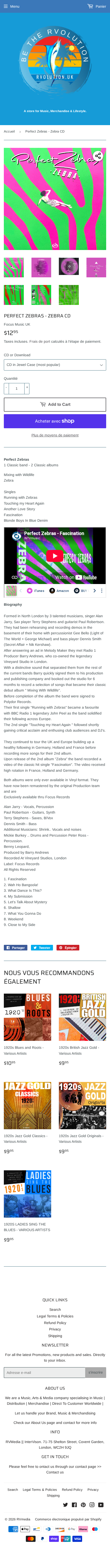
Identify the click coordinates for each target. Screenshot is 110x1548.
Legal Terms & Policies (55, 1316)
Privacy (55, 1329)
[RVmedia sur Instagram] (92, 1506)
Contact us (55, 1472)
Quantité (11, 378)
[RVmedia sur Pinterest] (83, 1506)
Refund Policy (55, 1323)
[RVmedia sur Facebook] (74, 1506)
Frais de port (39, 341)
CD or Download (17, 355)
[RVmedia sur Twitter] (65, 1506)
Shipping (55, 1336)
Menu (14, 6)
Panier (100, 6)
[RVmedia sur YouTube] (101, 1506)
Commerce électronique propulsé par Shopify (68, 1519)
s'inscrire (96, 1372)
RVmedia (23, 1519)
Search (55, 1309)
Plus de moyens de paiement (55, 435)
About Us (38, 1423)
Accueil (9, 131)
